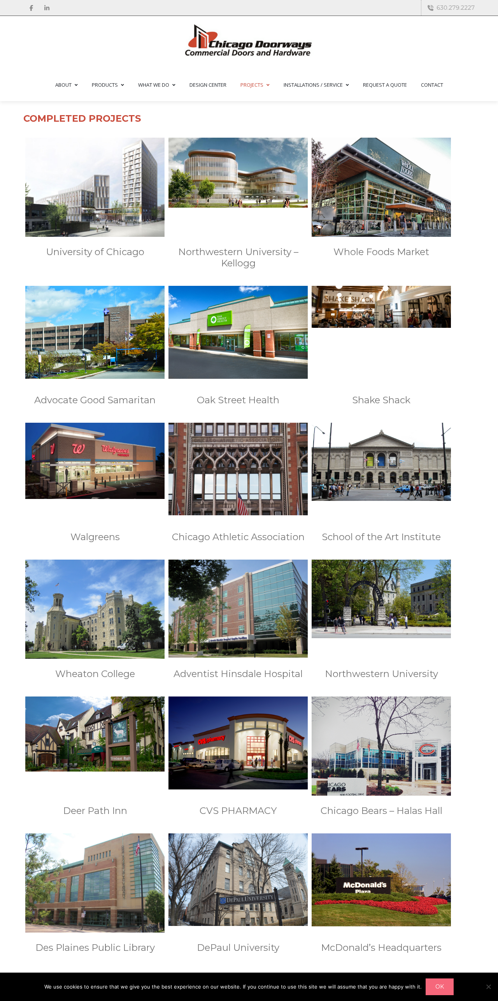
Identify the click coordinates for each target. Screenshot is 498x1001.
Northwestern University (381, 673)
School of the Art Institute (381, 536)
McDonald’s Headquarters (381, 947)
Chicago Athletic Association (238, 536)
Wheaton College (95, 673)
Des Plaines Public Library (95, 947)
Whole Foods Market (381, 251)
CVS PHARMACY (238, 810)
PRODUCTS (105, 84)
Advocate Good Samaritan (95, 400)
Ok (439, 986)
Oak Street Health (238, 400)
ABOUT (63, 84)
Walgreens (95, 536)
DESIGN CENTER (207, 84)
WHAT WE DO (153, 84)
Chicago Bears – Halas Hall (381, 810)
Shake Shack (381, 400)
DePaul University (238, 947)
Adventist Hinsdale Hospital (238, 673)
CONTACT (432, 84)
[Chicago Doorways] (249, 42)
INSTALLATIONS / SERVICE (313, 84)
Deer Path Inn (95, 810)
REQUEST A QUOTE (385, 84)
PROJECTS (251, 84)
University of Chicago (95, 251)
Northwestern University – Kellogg (238, 257)
